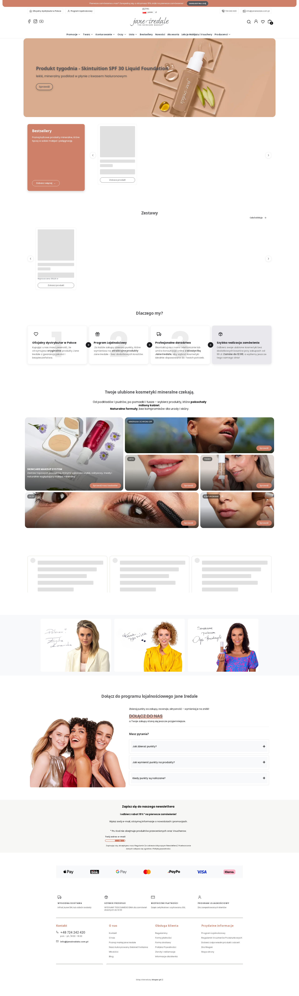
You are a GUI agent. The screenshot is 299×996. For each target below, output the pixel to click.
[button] (199, 746)
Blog (111, 956)
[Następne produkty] (268, 155)
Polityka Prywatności (165, 947)
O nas (112, 937)
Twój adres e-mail (115, 836)
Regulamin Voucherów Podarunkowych (221, 937)
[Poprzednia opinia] (30, 569)
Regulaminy (161, 933)
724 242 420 (231, 11)
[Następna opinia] (268, 569)
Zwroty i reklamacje (165, 951)
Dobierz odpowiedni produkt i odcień (220, 942)
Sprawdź (44, 87)
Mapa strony (207, 951)
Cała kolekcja (256, 218)
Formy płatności (163, 937)
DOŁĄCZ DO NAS (146, 716)
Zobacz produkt (117, 179)
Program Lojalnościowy (213, 933)
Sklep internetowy (148, 979)
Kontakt (113, 933)
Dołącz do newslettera (119, 840)
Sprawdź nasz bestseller (105, 485)
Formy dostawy (163, 942)
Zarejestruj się (197, 3)
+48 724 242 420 (72, 932)
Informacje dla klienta (166, 956)
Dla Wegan (207, 947)
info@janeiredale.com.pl (258, 11)
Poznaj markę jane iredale (122, 942)
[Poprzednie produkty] (93, 155)
